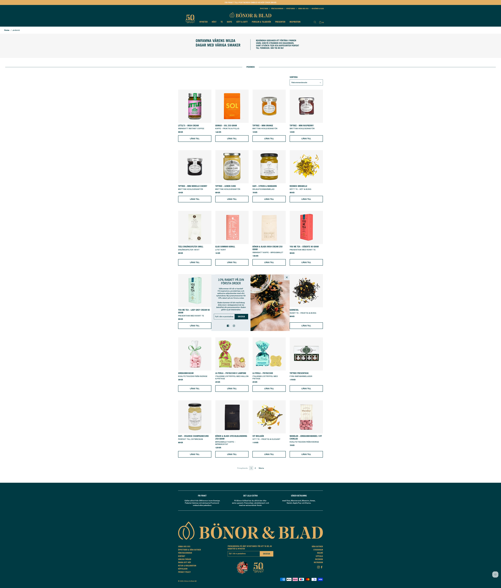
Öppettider (264, 9)
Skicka (241, 317)
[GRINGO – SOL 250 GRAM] (232, 106)
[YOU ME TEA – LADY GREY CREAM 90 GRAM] (194, 290)
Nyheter (203, 22)
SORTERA (294, 77)
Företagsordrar (277, 9)
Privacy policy (184, 572)
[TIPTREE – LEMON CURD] (232, 166)
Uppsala (319, 556)
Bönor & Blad (189, 581)
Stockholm (318, 550)
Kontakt (181, 556)
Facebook (319, 559)
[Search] (315, 22)
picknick (16, 30)
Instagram (318, 563)
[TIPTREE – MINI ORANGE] (269, 106)
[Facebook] (321, 567)
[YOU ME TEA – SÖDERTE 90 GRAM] (306, 227)
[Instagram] (318, 567)
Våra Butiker (317, 547)
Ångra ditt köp (184, 563)
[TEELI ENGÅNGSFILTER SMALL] (194, 227)
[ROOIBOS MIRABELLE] (306, 166)
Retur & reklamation (187, 566)
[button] (306, 82)
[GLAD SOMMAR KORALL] (232, 227)
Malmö (320, 553)
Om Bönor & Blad (318, 9)
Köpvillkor (182, 569)
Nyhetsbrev (290, 9)
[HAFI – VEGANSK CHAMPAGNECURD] (194, 416)
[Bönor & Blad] (250, 15)
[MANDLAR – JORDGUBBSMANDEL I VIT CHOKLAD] (306, 416)
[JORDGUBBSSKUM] (194, 354)
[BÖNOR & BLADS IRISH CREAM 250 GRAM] (269, 227)
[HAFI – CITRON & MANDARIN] (269, 166)
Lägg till (194, 138)
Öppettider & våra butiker (189, 550)
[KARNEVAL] (306, 290)
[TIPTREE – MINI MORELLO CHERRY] (194, 166)
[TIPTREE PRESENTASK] (306, 354)
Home (6, 30)
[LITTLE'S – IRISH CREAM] (194, 106)
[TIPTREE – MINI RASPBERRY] (306, 106)
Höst (214, 22)
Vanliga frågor (184, 559)
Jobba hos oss (303, 9)
